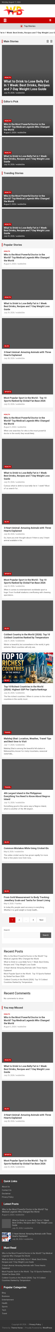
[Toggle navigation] (5, 20)
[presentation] (47, 41)
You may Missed (13, 1007)
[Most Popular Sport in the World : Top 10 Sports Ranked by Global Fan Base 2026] (27, 561)
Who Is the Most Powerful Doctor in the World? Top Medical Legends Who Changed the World (27, 127)
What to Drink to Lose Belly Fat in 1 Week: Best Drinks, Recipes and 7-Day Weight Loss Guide (27, 159)
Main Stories (11, 41)
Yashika (18, 904)
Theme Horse (17, 1328)
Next (41, 920)
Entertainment (8, 1300)
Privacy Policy (7, 1197)
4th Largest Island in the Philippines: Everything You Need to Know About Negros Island (27, 796)
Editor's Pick (11, 101)
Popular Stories (13, 244)
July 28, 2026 (9, 93)
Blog (7, 77)
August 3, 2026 (10, 133)
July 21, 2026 (9, 641)
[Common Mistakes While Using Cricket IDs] (27, 829)
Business (6, 1296)
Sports (8, 392)
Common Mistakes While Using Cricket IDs (26, 848)
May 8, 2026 (9, 852)
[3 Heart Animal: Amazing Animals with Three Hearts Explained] (27, 509)
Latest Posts (11, 1203)
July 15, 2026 (9, 803)
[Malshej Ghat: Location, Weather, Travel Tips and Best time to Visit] (27, 719)
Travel (8, 732)
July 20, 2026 (9, 693)
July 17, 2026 (9, 745)
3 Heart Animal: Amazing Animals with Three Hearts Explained (23, 85)
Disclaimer (6, 1193)
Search (7, 930)
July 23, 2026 (9, 404)
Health (8, 121)
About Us (6, 1187)
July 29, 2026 (9, 164)
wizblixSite (20, 93)
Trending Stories (13, 173)
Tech (4, 1310)
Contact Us (6, 1190)
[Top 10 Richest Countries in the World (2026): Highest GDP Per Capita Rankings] (27, 667)
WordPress (47, 1328)
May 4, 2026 (9, 904)
